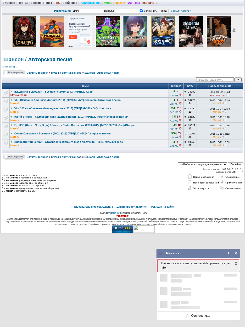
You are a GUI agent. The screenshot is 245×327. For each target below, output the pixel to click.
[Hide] (236, 253)
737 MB (174, 104)
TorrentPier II (115, 212)
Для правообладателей (132, 206)
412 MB (174, 120)
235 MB (174, 145)
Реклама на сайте (162, 206)
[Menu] (160, 253)
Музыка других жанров (66, 72)
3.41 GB (174, 95)
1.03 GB (174, 137)
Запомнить (150, 10)
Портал (23, 3)
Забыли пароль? (181, 10)
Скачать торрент (37, 72)
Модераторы (9, 66)
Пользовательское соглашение (92, 206)
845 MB (174, 112)
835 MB (174, 129)
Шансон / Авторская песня (37, 59)
